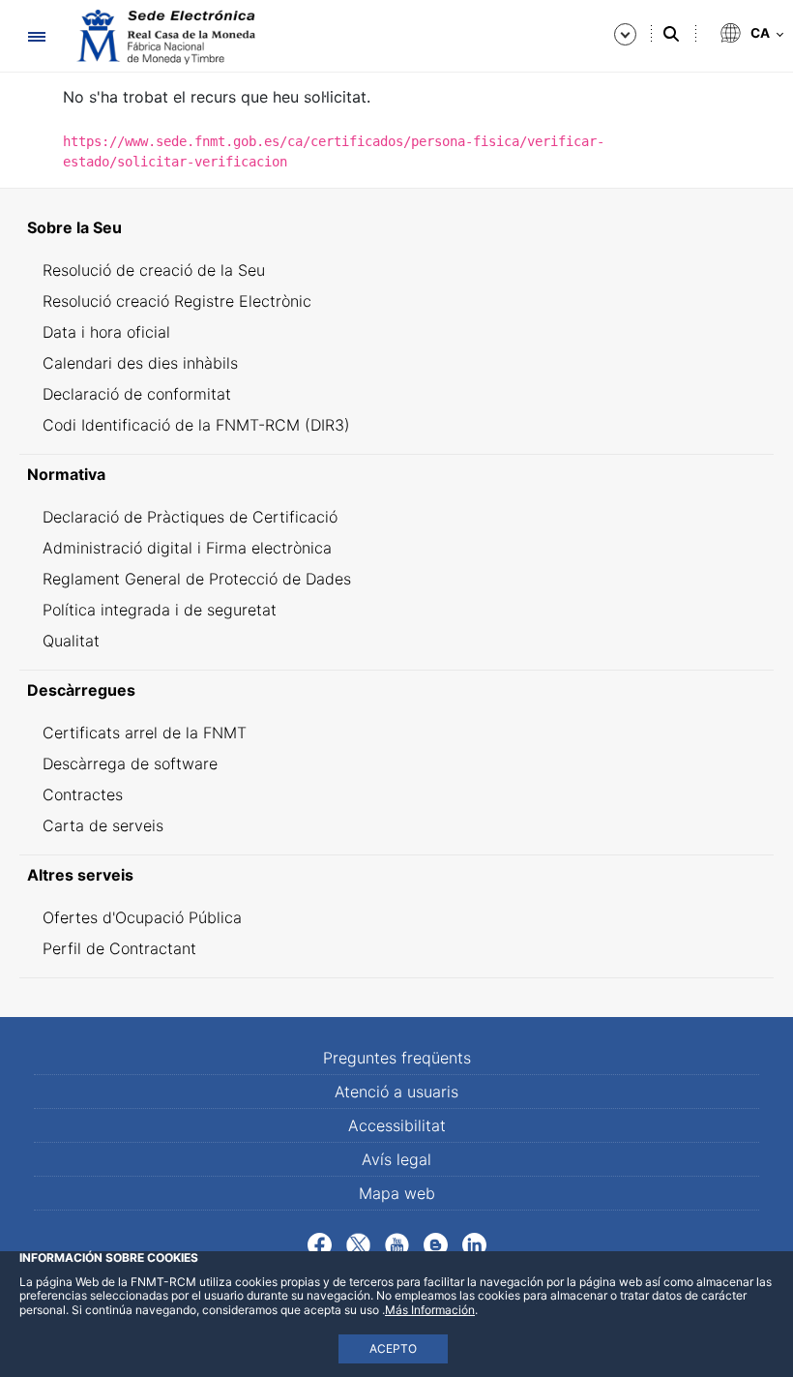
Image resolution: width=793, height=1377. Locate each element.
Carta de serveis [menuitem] (103, 825)
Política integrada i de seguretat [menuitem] (160, 609)
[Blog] (436, 1243)
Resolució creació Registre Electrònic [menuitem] (177, 301)
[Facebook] (320, 1243)
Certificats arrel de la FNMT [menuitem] (145, 732)
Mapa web (397, 1193)
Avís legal (396, 1159)
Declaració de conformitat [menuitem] (137, 394)
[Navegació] (36, 36)
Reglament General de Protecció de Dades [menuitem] (197, 578)
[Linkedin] (474, 1243)
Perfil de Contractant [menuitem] (119, 948)
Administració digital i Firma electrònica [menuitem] (187, 547)
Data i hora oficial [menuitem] (106, 332)
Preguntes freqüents (397, 1057)
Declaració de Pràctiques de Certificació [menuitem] (190, 516)
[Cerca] (671, 33)
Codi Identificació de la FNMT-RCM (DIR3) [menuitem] (196, 424)
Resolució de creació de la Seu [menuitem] (154, 270)
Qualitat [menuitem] (71, 640)
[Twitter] (358, 1243)
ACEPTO (393, 1348)
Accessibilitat (397, 1125)
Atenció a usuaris (396, 1091)
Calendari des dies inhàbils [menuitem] (140, 363)
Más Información (430, 1309)
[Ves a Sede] (164, 37)
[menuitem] (396, 227)
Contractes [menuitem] (83, 794)
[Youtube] (397, 1243)
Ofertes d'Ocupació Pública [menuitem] (142, 917)
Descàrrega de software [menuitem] (130, 763)
